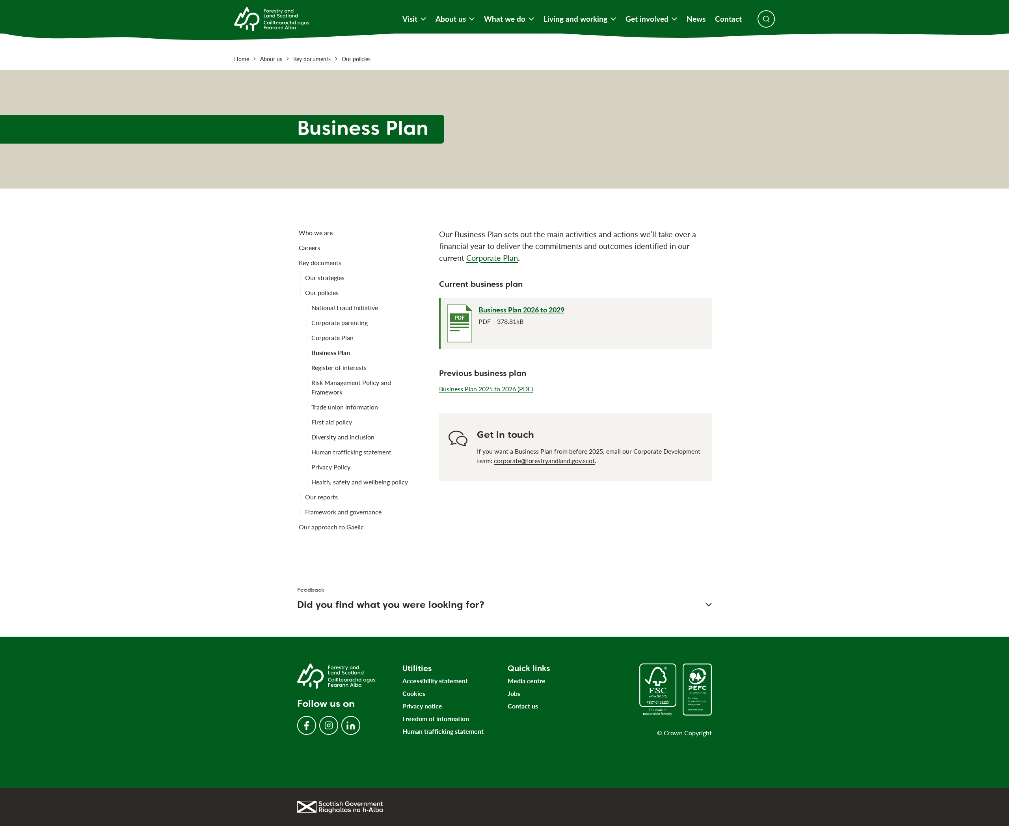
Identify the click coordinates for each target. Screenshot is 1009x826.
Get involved (647, 19)
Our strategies (324, 277)
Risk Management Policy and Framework (351, 387)
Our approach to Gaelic (331, 527)
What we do (504, 19)
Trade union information (344, 407)
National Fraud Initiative (344, 307)
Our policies (356, 59)
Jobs (514, 693)
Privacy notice (422, 706)
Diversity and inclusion (342, 437)
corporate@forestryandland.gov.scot (544, 460)
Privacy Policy (330, 467)
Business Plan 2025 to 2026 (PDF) (486, 388)
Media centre (526, 680)
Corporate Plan (332, 337)
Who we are (316, 232)
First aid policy (331, 422)
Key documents (312, 59)
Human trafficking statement (351, 452)
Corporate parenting (339, 322)
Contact (728, 19)
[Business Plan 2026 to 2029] (459, 323)
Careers (309, 247)
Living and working (575, 19)
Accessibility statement (435, 680)
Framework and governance (343, 512)
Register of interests (339, 367)
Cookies (413, 693)
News (696, 19)
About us (451, 19)
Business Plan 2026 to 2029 (521, 309)
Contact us (523, 706)
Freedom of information (435, 718)
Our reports (321, 497)
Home (241, 59)
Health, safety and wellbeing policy (359, 482)
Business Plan (330, 352)
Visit (409, 19)
